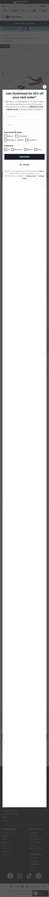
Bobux (10, 136)
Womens (18, 149)
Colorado (22, 136)
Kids (39, 149)
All (8, 149)
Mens (30, 149)
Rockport (32, 140)
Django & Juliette (15, 140)
